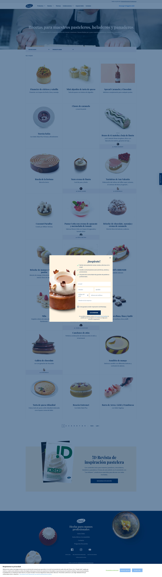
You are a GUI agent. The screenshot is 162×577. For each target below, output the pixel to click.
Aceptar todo (137, 570)
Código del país (81, 295)
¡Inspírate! (93, 261)
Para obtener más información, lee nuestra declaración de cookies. (35, 574)
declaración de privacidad (100, 316)
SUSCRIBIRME (94, 312)
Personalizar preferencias (112, 570)
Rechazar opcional (125, 570)
